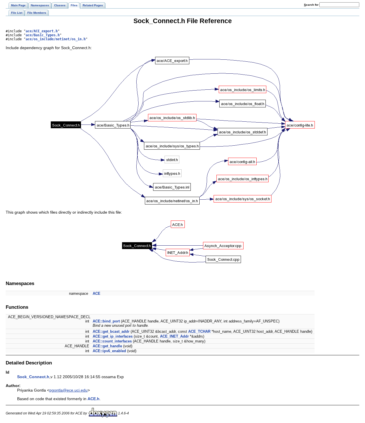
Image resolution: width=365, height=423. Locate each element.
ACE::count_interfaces (112, 341)
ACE (96, 293)
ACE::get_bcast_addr (111, 331)
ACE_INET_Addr (174, 336)
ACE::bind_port (106, 321)
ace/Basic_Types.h (43, 35)
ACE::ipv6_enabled (109, 351)
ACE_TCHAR (199, 331)
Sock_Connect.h (33, 376)
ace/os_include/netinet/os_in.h (56, 39)
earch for (311, 4)
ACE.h (94, 398)
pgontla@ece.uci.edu (68, 390)
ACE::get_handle (107, 346)
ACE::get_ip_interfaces (113, 336)
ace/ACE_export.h (42, 31)
